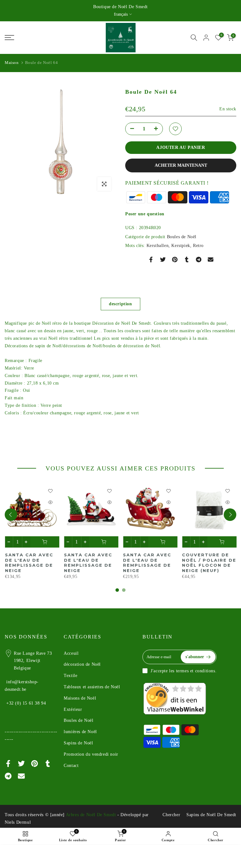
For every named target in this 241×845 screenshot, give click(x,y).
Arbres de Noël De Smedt (91, 814)
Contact (71, 765)
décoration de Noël (82, 664)
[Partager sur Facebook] (151, 259)
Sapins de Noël (78, 743)
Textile (70, 675)
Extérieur (73, 709)
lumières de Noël (80, 731)
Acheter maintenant (181, 165)
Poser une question (144, 214)
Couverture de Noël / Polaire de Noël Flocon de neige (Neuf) (209, 562)
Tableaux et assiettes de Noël (92, 687)
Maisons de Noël (80, 698)
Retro (198, 245)
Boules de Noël (181, 236)
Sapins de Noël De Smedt (211, 814)
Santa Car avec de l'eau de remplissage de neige (29, 562)
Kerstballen (158, 245)
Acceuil (71, 653)
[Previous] (11, 514)
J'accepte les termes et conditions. (184, 671)
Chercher (171, 814)
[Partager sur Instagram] (198, 259)
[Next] (230, 514)
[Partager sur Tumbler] (187, 259)
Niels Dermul (18, 822)
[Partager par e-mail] (210, 259)
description (120, 304)
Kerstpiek (180, 245)
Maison (12, 62)
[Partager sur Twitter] (163, 259)
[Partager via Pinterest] (175, 259)
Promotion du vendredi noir (91, 754)
